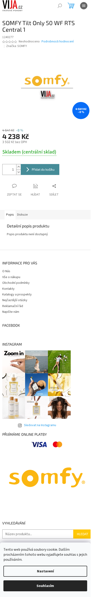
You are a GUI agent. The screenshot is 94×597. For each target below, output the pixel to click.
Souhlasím (45, 585)
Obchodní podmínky (16, 283)
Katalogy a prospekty (17, 294)
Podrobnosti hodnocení (58, 41)
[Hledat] (59, 5)
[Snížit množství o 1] (18, 172)
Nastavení (45, 571)
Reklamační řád (12, 306)
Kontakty (8, 289)
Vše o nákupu (11, 277)
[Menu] (83, 5)
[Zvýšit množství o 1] (18, 166)
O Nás (6, 271)
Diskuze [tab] (22, 214)
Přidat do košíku (43, 169)
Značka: (16, 46)
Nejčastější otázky (14, 300)
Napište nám (10, 312)
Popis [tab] (10, 214)
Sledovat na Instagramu (40, 425)
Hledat (82, 534)
